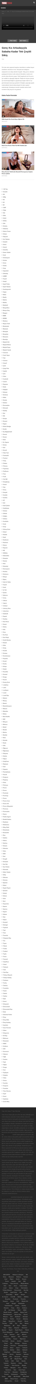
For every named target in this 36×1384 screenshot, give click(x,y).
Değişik (5, 389)
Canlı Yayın (6, 355)
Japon (5, 603)
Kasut (5, 624)
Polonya (5, 785)
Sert (4, 856)
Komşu (5, 653)
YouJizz (5, 1083)
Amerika (5, 249)
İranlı (4, 587)
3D (4, 194)
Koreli (5, 661)
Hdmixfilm (6, 555)
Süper (5, 919)
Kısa (4, 632)
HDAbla (5, 553)
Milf (4, 719)
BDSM (5, 318)
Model (5, 729)
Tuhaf (4, 964)
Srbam (5, 914)
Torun (5, 956)
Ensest (5, 421)
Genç (4, 489)
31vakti (5, 191)
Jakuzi (5, 600)
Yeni (4, 1070)
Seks (4, 851)
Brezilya (5, 339)
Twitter (5, 996)
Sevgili (5, 859)
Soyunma (6, 903)
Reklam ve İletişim (18, 1274)
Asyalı (5, 278)
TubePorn (6, 961)
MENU (4, 8)
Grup (4, 526)
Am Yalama (6, 239)
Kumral (5, 674)
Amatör (5, 242)
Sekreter (5, 848)
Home (3, 11)
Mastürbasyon (7, 706)
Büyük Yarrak (7, 350)
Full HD (5, 479)
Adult (4, 218)
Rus (4, 835)
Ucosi (4, 1001)
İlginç (4, 579)
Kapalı (5, 616)
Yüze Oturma (7, 1091)
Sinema (5, 880)
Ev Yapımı (6, 442)
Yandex (5, 1059)
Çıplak (5, 371)
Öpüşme (5, 764)
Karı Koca (6, 621)
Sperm (5, 906)
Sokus (5, 896)
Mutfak (5, 735)
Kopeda (5, 658)
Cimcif (5, 363)
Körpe (5, 666)
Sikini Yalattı (6, 872)
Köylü (5, 669)
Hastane (5, 542)
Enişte (5, 418)
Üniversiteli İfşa (7, 1009)
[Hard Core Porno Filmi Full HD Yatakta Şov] (18, 134)
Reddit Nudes (7, 819)
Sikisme (5, 877)
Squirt (5, 911)
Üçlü (4, 998)
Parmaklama (6, 772)
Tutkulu (5, 985)
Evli (4, 447)
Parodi (5, 774)
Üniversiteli (6, 1006)
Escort (5, 434)
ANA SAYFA (6, 1274)
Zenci (4, 1096)
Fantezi (5, 458)
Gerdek (5, 495)
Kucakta (5, 671)
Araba (5, 265)
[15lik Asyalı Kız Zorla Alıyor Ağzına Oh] (18, 108)
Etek (4, 439)
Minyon (5, 722)
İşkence (5, 595)
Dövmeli (5, 408)
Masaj (5, 700)
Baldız (5, 302)
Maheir (5, 698)
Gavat (5, 484)
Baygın (5, 313)
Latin (4, 687)
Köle (4, 645)
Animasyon (6, 257)
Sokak (5, 893)
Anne (4, 263)
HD (4, 550)
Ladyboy (5, 685)
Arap (4, 268)
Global (5, 511)
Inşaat (5, 584)
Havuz (5, 545)
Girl (4, 503)
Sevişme (5, 861)
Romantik (6, 832)
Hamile (5, 534)
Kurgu (5, 677)
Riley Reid (6, 827)
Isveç (4, 598)
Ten (4, 940)
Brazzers (5, 336)
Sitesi (4, 885)
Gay (4, 487)
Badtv (5, 297)
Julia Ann (6, 611)
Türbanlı (5, 967)
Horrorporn (6, 569)
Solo (4, 898)
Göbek (5, 513)
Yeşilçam (5, 1072)
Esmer (5, 437)
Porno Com (6, 801)
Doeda (5, 400)
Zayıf (4, 1093)
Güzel (4, 532)
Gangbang (6, 482)
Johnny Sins (7, 608)
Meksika (5, 711)
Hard (4, 537)
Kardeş (5, 619)
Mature (5, 708)
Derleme (5, 394)
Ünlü (4, 1012)
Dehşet (5, 392)
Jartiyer (5, 605)
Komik (5, 650)
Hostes (5, 571)
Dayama (5, 384)
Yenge (5, 1067)
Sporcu (5, 909)
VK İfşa (5, 1035)
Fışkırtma (6, 468)
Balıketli (5, 305)
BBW (4, 315)
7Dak (4, 210)
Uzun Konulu (7, 1027)
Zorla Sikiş (6, 1101)
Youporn (5, 1085)
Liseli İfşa (6, 695)
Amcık (5, 247)
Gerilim (5, 497)
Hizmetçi (5, 566)
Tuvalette (6, 988)
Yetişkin (5, 1075)
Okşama (5, 753)
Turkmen (5, 980)
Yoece (5, 1080)
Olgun (5, 758)
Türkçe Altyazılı (7, 975)
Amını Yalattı (6, 252)
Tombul (5, 951)
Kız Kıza (5, 634)
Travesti (5, 959)
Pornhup (5, 795)
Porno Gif (6, 803)
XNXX (4, 1043)
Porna (5, 790)
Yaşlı (4, 1062)
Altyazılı (5, 236)
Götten (5, 518)
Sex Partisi (6, 867)
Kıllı (4, 629)
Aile (4, 223)
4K (4, 199)
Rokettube (6, 830)
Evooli (5, 450)
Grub (4, 524)
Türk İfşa (5, 972)
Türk (4, 969)
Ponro (5, 787)
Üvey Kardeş (7, 1022)
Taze (4, 932)
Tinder (5, 948)
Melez (4, 714)
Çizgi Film (6, 368)
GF (4, 500)
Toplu (4, 954)
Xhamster (6, 1041)
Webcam (5, 1038)
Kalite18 (5, 613)
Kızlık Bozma (7, 640)
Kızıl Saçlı (6, 637)
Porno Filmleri (8, 1134)
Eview (5, 445)
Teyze (4, 943)
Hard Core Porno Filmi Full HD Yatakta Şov (14, 145)
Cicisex (5, 360)
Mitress (5, 724)
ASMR (5, 276)
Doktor (5, 402)
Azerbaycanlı (7, 289)
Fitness (5, 466)
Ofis (4, 745)
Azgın (4, 292)
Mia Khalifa (6, 716)
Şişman (5, 882)
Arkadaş (5, 273)
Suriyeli (5, 922)
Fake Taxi (6, 453)
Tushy (5, 983)
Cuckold (5, 379)
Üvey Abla (6, 1020)
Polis (4, 782)
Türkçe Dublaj (7, 977)
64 (3, 202)
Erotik (5, 429)
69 (3, 205)
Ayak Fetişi (6, 284)
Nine (4, 737)
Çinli (4, 365)
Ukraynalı (6, 1004)
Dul (4, 413)
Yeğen (5, 1064)
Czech (5, 381)
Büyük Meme (7, 344)
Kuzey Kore (6, 682)
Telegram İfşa (7, 938)
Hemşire (5, 558)
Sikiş (8, 11)
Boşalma (5, 334)
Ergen (5, 424)
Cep (4, 358)
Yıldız (4, 1078)
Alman (5, 234)
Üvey (4, 1017)
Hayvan (5, 547)
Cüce (4, 376)
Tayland (5, 927)
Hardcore (5, 540)
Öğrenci (5, 748)
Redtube (5, 822)
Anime (5, 260)
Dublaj (5, 410)
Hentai (5, 561)
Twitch (5, 993)
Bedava (5, 321)
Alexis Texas (7, 231)
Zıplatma (5, 1099)
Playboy (5, 780)
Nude (4, 743)
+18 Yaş (5, 189)
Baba (4, 294)
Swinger (5, 925)
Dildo (4, 397)
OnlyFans (6, 761)
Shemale (5, 869)
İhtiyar (5, 576)
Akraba (5, 226)
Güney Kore (6, 529)
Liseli (4, 692)
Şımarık (5, 890)
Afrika (5, 220)
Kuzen (5, 679)
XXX (4, 1049)
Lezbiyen (5, 690)
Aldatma (5, 228)
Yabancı (5, 1054)
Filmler (5, 463)
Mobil (4, 727)
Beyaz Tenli (6, 323)
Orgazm (5, 769)
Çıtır (4, 373)
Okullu (5, 756)
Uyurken (5, 1025)
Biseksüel (6, 326)
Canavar (5, 352)
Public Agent (7, 816)
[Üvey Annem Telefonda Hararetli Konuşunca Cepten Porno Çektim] (18, 161)
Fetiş (4, 460)
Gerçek (5, 492)
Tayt (4, 930)
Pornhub (5, 793)
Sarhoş (5, 843)
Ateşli (4, 281)
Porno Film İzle (6, 1197)
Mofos (5, 732)
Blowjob (5, 331)
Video (4, 1030)
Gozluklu (5, 521)
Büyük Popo (6, 347)
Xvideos (5, 1046)
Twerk (5, 990)
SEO (4, 853)
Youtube (5, 1088)
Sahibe (5, 838)
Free (4, 474)
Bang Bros (6, 307)
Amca (4, 244)
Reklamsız (6, 824)
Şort (4, 901)
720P (4, 207)
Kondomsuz (6, 656)
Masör (5, 703)
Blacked (5, 329)
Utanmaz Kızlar (7, 1014)
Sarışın (5, 845)
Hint (4, 563)
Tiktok (5, 946)
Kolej (4, 648)
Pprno (5, 814)
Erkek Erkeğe (7, 426)
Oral (4, 766)
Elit (4, 416)
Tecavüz (5, 935)
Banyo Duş (6, 310)
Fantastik (6, 455)
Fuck (4, 476)
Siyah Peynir (6, 888)
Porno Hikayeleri (8, 806)
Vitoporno (6, 1033)
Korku (5, 663)
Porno (5, 798)
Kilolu (5, 627)
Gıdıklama (6, 508)
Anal (4, 255)
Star (4, 917)
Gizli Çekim (6, 505)
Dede (4, 387)
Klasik (5, 642)
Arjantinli (5, 271)
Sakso (5, 840)
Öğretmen (6, 751)
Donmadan (6, 405)
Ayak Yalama (6, 286)
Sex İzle (5, 864)
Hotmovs (5, 574)
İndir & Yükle (7, 582)
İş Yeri (5, 590)
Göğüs (5, 516)
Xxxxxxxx (6, 1051)
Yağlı (4, 1056)
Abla (4, 215)
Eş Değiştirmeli (7, 431)
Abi (4, 213)
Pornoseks (6, 811)
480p (4, 197)
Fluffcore (5, 471)
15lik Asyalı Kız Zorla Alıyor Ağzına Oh (13, 119)
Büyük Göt (6, 342)
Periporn (5, 777)
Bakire (5, 300)
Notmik (5, 740)
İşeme (5, 592)
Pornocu (5, 809)
